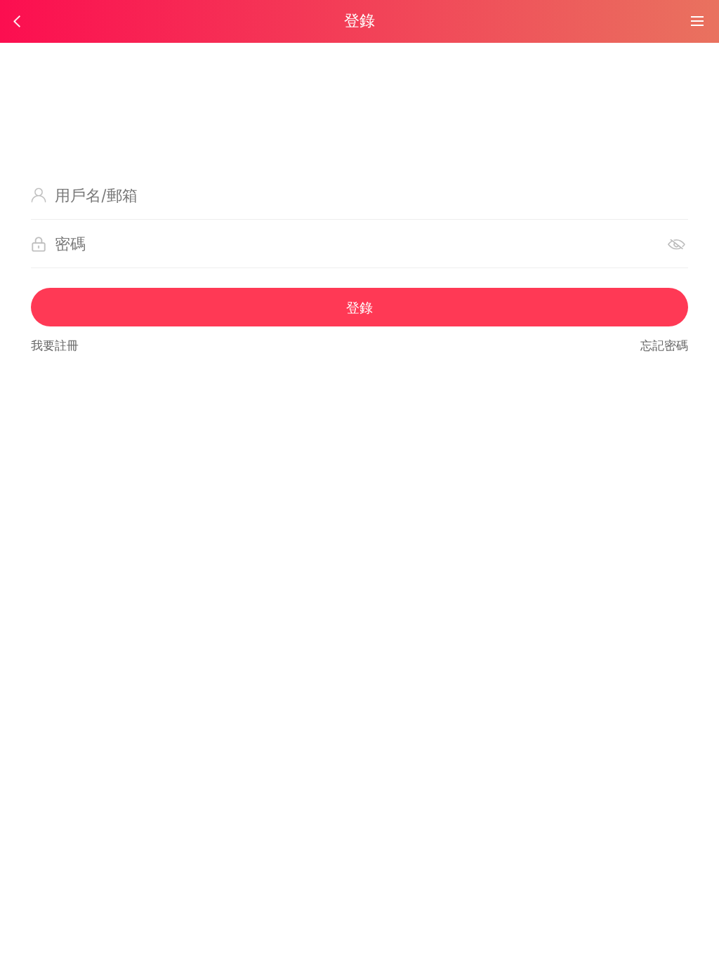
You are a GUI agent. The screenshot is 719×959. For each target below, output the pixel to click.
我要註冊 (55, 345)
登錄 (359, 307)
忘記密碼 (664, 345)
